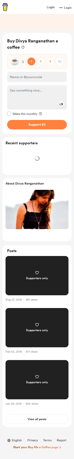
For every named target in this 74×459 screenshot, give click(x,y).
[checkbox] (22, 113)
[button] (61, 8)
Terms (47, 440)
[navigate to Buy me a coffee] (5, 7)
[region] (37, 83)
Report (61, 440)
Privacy (32, 440)
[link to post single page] (37, 279)
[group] (37, 281)
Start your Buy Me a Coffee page (35, 447)
